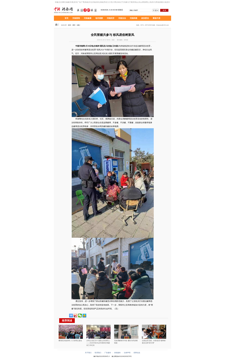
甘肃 (71, 2)
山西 (142, 2)
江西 (114, 2)
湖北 (97, 2)
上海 (149, 2)
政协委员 (145, 18)
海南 (86, 2)
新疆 (161, 2)
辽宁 (122, 2)
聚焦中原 (156, 18)
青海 (134, 2)
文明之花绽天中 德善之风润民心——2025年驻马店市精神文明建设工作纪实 (98, 343)
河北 (90, 2)
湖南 (101, 2)
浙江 (168, 2)
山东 (138, 2)
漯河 (73, 25)
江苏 (110, 2)
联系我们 (98, 353)
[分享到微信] (80, 315)
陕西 (146, 2)
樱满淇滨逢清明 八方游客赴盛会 (70, 340)
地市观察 (99, 18)
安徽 (56, 2)
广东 (79, 2)
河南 (94, 2)
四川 (153, 2)
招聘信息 (137, 353)
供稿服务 (117, 353)
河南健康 (87, 18)
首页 (66, 18)
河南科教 (133, 18)
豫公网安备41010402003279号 (122, 356)
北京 (60, 2)
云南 (164, 2)
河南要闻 (76, 18)
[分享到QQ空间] (84, 315)
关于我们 (88, 353)
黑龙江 (106, 2)
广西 (82, 2)
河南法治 (122, 18)
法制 (78, 25)
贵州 (75, 2)
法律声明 (127, 353)
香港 (157, 2)
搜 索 (164, 10)
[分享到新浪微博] (75, 315)
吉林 (118, 2)
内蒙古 (126, 2)
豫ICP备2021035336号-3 (102, 356)
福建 (67, 2)
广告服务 (107, 353)
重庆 (64, 2)
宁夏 (131, 2)
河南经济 (110, 18)
